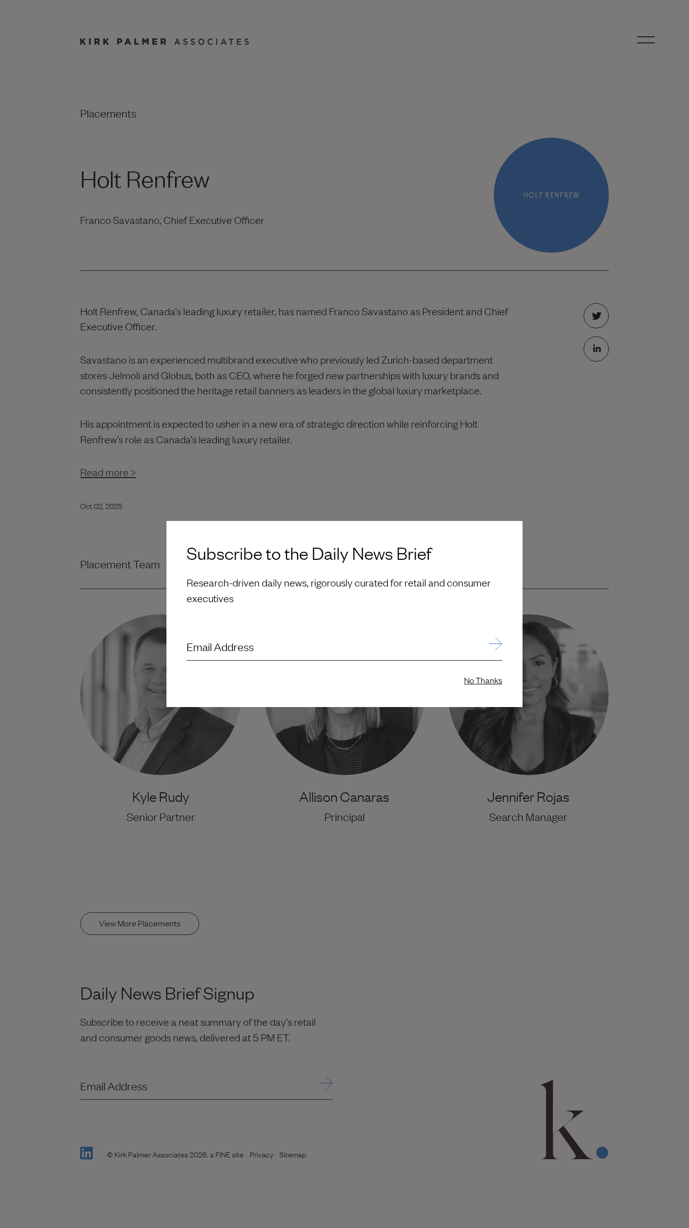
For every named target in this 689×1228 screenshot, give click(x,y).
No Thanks (483, 679)
